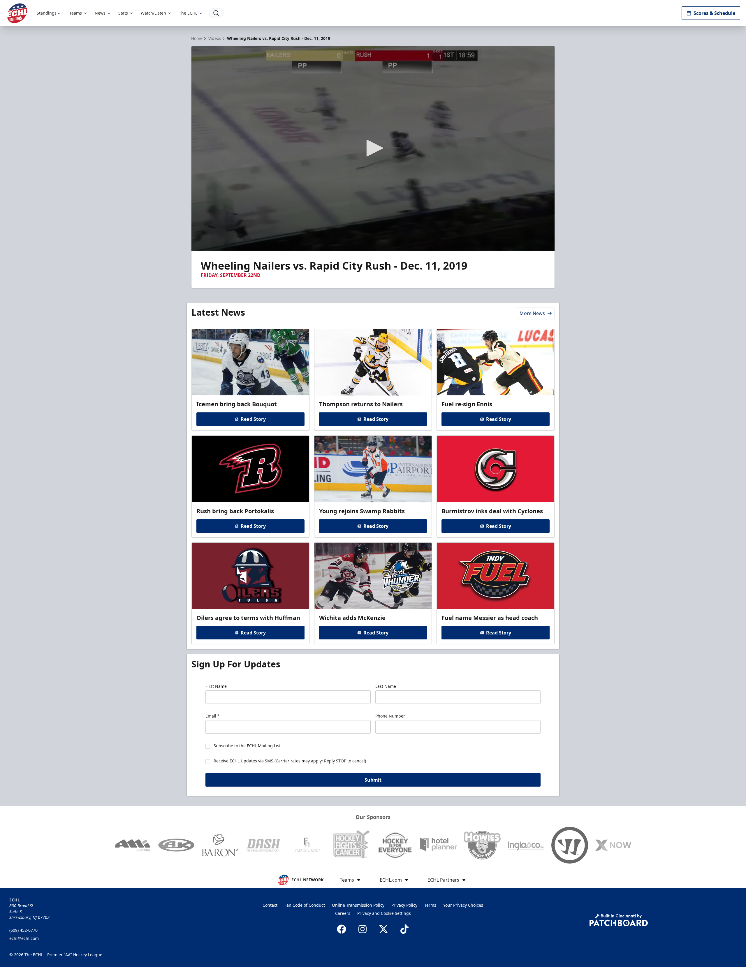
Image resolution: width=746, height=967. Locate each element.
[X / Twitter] (383, 929)
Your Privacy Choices (463, 905)
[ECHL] (17, 13)
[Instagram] (362, 929)
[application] (373, 148)
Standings (47, 13)
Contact (270, 905)
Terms (430, 905)
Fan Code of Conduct (304, 905)
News (100, 13)
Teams (75, 13)
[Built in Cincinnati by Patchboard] (619, 920)
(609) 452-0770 (23, 930)
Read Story (253, 419)
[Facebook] (341, 929)
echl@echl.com (24, 938)
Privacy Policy (404, 905)
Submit (373, 780)
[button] (373, 148)
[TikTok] (404, 929)
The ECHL (188, 13)
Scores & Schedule (714, 13)
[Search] (216, 13)
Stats (123, 13)
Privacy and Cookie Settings (384, 913)
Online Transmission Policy (358, 905)
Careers (342, 913)
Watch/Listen (153, 13)
